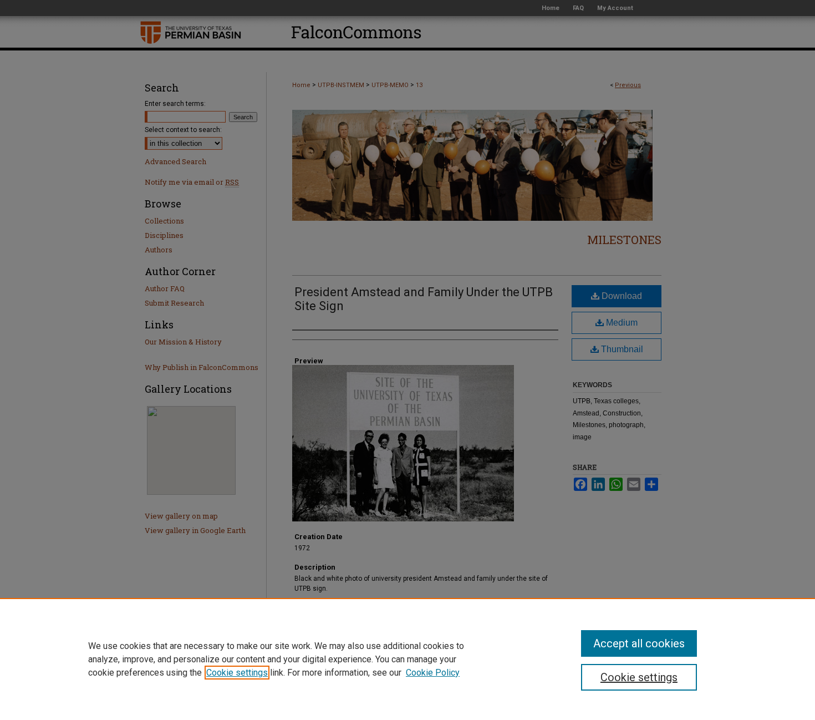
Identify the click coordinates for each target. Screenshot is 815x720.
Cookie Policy (433, 672)
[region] (407, 659)
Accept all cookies (639, 643)
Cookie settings (237, 672)
